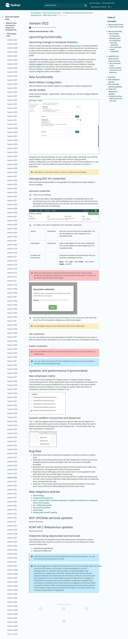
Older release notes (11, 35)
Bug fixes (111, 77)
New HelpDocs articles (114, 80)
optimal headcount (36, 67)
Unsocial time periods (41, 508)
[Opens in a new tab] (64, 621)
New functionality (115, 31)
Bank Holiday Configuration (114, 35)
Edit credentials (115, 47)
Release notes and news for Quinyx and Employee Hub (11, 26)
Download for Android (98, 7)
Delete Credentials (114, 50)
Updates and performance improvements (114, 58)
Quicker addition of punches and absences (115, 70)
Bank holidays (38, 495)
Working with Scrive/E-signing (45, 512)
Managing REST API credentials (115, 39)
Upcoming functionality (117, 24)
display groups (75, 46)
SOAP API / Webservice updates (113, 91)
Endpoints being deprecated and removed (115, 98)
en (109, 7)
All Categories (36, 13)
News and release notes (12, 18)
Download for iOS (108, 3)
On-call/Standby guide (42, 505)
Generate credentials (114, 44)
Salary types (38, 510)
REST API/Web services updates (115, 85)
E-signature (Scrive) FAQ (43, 498)
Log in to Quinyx (94, 3)
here (40, 172)
